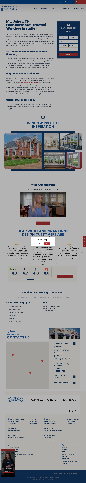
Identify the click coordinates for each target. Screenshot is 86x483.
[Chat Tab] (43, 241)
